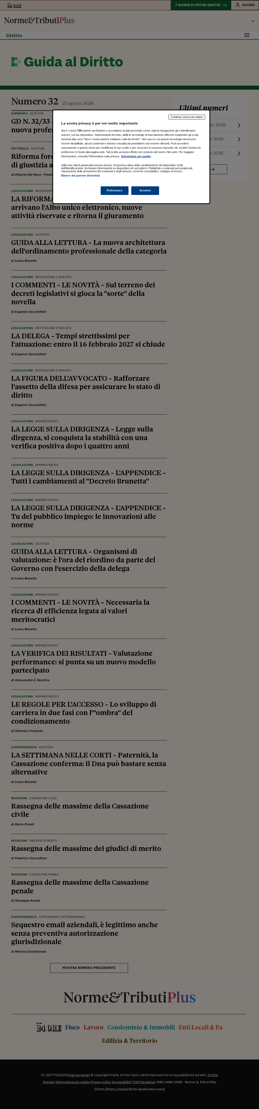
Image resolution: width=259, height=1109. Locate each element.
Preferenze (114, 190)
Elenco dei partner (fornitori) (80, 175)
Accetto (145, 190)
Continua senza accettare (187, 116)
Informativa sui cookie (136, 156)
